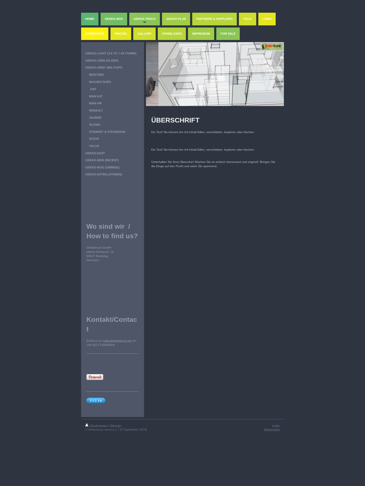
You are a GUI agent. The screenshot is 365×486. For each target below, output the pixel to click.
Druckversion (98, 425)
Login (276, 425)
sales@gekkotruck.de (117, 340)
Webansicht (272, 429)
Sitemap (115, 425)
